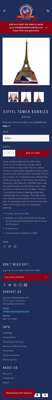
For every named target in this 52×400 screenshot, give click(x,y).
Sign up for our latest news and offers (21, 270)
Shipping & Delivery (13, 341)
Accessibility (9, 337)
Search (6, 382)
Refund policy (10, 359)
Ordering (7, 332)
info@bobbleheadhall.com (16, 311)
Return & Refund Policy (14, 346)
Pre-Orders (8, 350)
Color (5, 132)
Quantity (7, 147)
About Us (7, 373)
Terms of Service (11, 355)
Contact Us (8, 378)
